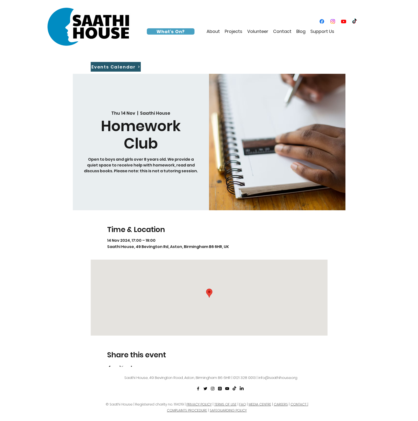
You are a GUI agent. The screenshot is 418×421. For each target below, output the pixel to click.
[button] (213, 31)
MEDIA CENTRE (260, 404)
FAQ (242, 404)
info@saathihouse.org (277, 377)
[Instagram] (333, 21)
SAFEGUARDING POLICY (228, 410)
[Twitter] (205, 388)
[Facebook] (322, 21)
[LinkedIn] (241, 388)
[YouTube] (344, 21)
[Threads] (219, 388)
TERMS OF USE (225, 404)
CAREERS (281, 404)
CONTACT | (299, 404)
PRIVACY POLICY (199, 404)
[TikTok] (354, 21)
